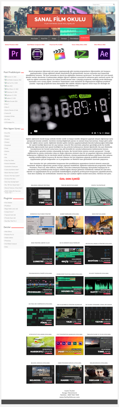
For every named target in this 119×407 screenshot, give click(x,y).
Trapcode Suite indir (10, 215)
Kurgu (54, 38)
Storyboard (8, 145)
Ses (6, 157)
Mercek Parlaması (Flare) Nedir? (13, 188)
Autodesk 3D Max (10, 116)
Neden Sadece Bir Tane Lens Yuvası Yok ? (13, 191)
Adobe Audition (9, 237)
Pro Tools (7, 119)
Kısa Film (44, 38)
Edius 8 (7, 107)
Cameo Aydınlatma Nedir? (12, 169)
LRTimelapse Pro (9, 122)
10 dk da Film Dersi (10, 179)
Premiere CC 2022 (11, 77)
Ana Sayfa (34, 38)
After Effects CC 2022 (12, 89)
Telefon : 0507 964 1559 (69, 395)
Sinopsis (7, 139)
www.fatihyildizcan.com (70, 397)
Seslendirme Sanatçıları (11, 166)
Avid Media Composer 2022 (13, 80)
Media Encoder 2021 (11, 101)
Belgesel (7, 136)
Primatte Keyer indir (10, 218)
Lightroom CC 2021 (11, 95)
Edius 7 (7, 104)
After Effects (8, 231)
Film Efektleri (8, 202)
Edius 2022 (9, 86)
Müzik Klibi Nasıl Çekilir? (11, 172)
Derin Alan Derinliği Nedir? (12, 182)
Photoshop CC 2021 (11, 92)
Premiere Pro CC (9, 234)
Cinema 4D (8, 113)
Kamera (7, 151)
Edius (6, 247)
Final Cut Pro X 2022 (12, 83)
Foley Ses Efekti (9, 160)
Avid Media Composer (11, 244)
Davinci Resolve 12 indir (11, 110)
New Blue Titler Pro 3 (10, 221)
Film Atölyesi (74, 38)
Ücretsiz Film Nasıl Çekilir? (12, 175)
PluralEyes (8, 205)
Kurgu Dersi (85, 37)
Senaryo (64, 38)
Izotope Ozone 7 (9, 212)
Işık (6, 154)
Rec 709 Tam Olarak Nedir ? (12, 185)
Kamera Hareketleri (10, 163)
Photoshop (8, 240)
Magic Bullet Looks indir (11, 209)
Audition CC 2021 (11, 98)
